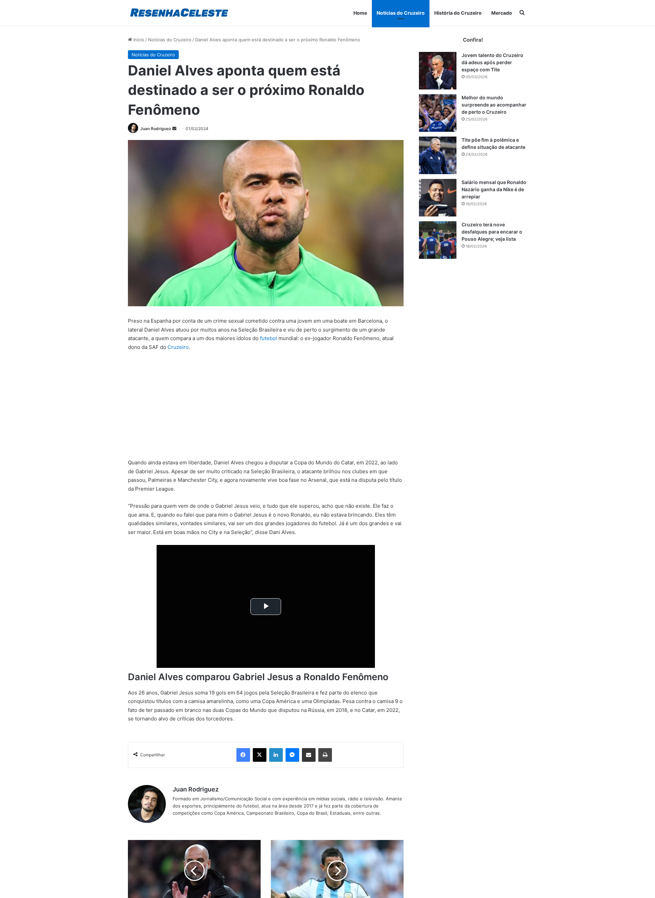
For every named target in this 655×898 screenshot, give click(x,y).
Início (138, 39)
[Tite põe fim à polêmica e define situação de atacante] (437, 155)
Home (360, 13)
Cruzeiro (178, 347)
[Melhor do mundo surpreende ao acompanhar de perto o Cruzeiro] (437, 113)
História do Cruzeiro (458, 13)
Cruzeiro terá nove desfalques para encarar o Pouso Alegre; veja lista (492, 232)
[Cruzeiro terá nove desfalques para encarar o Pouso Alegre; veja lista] (437, 240)
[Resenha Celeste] (179, 13)
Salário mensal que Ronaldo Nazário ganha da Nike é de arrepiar (494, 189)
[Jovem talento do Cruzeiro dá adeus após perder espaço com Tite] (437, 70)
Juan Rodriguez (155, 128)
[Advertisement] (266, 407)
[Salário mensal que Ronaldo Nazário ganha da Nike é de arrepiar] (437, 197)
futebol (268, 338)
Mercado (501, 13)
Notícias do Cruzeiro (401, 13)
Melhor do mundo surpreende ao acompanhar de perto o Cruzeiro (494, 105)
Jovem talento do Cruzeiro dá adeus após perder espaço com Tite (492, 62)
